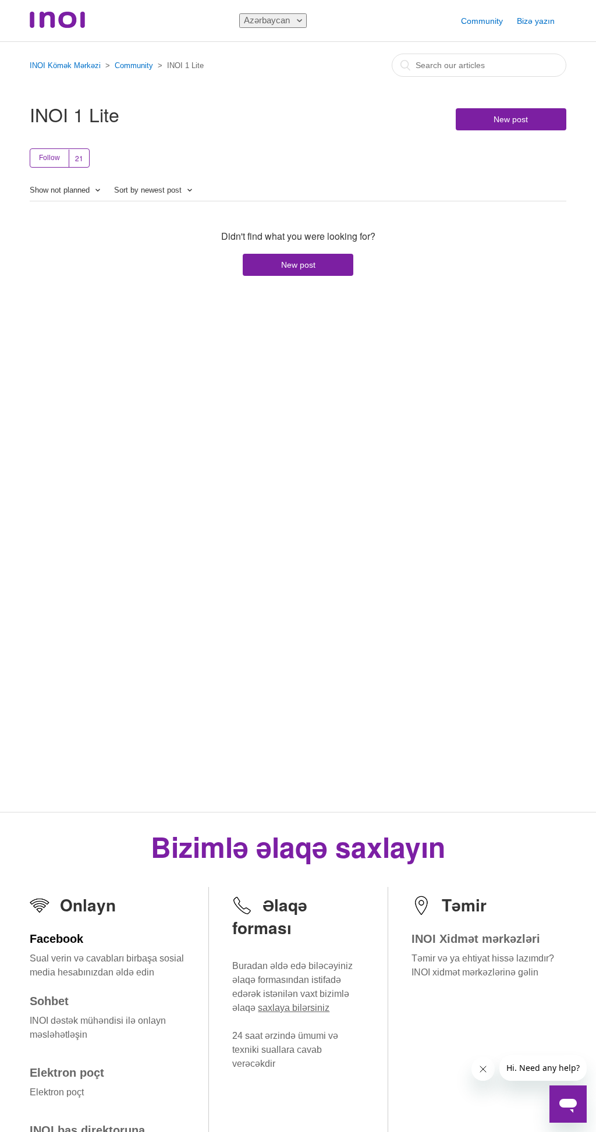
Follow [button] (49, 158)
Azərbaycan (268, 20)
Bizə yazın (536, 21)
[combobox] (479, 65)
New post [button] (511, 119)
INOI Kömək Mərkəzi (65, 65)
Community (482, 21)
